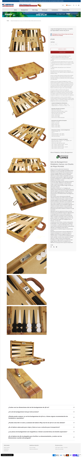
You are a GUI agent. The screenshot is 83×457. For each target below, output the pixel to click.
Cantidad (53, 42)
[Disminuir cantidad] (52, 44)
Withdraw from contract (7, 455)
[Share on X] (54, 247)
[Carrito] (78, 5)
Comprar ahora (62, 52)
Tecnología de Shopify (23, 455)
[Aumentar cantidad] (56, 44)
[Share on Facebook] (51, 247)
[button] (69, 5)
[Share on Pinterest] (56, 247)
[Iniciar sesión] (76, 5)
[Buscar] (73, 5)
